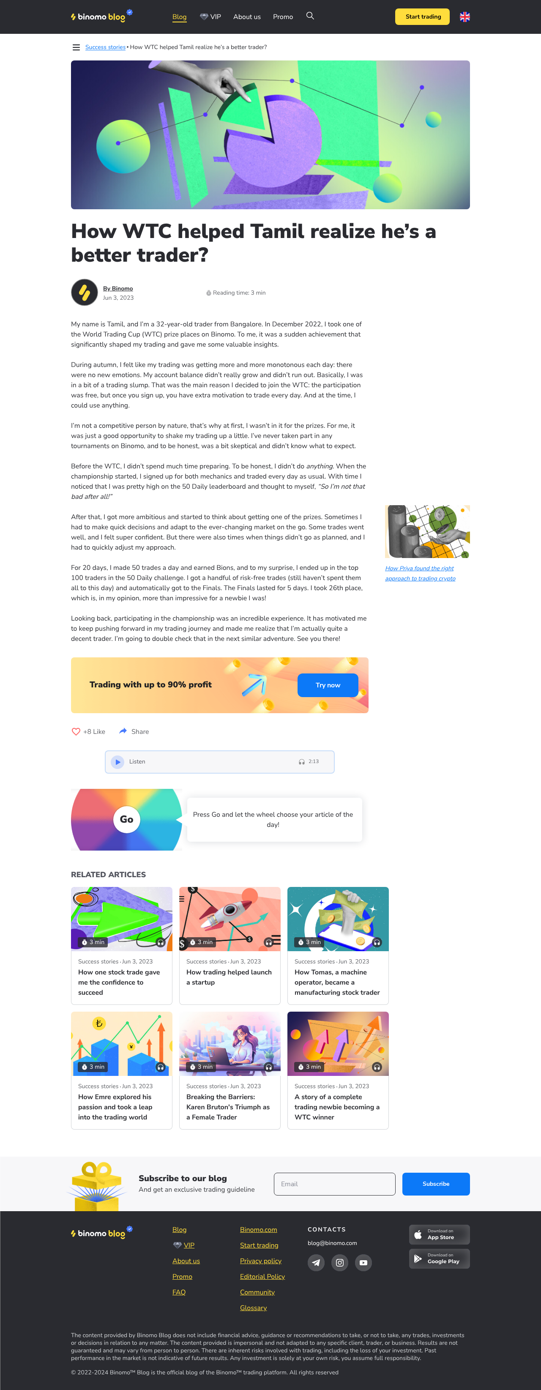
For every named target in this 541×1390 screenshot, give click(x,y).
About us (247, 17)
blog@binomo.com (332, 1243)
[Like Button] (76, 732)
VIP (215, 17)
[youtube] (363, 1262)
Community (257, 1292)
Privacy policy (260, 1261)
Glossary (253, 1308)
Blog (179, 17)
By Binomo (118, 289)
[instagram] (339, 1262)
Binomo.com (258, 1229)
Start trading (423, 17)
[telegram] (316, 1262)
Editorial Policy (262, 1276)
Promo (283, 17)
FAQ (179, 1292)
